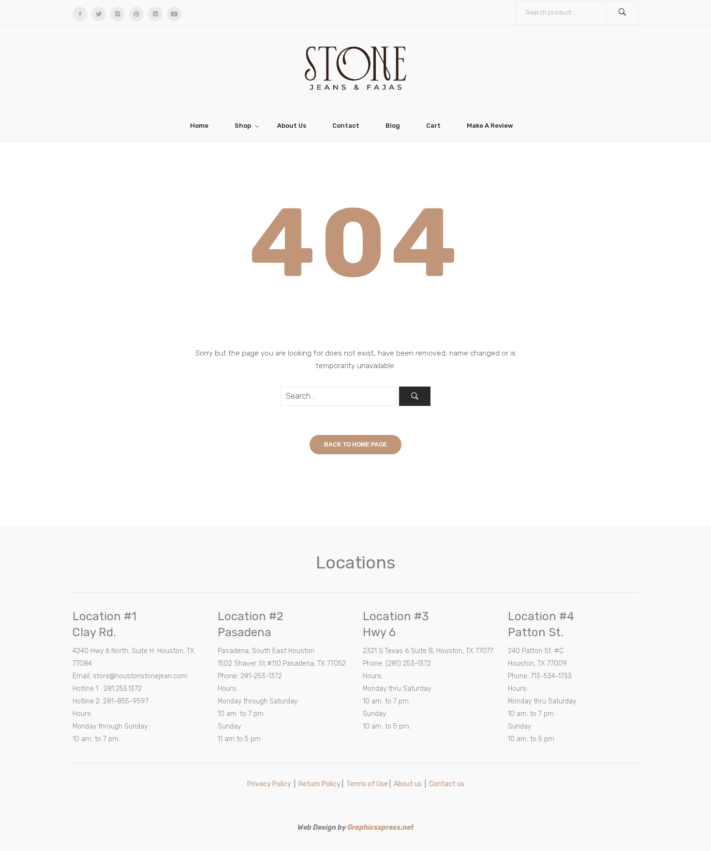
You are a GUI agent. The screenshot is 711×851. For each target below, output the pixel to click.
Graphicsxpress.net (380, 827)
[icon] (80, 14)
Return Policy (319, 784)
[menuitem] (203, 125)
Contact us (446, 784)
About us (408, 784)
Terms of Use (367, 784)
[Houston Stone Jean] (355, 67)
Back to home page (355, 444)
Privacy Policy (269, 784)
